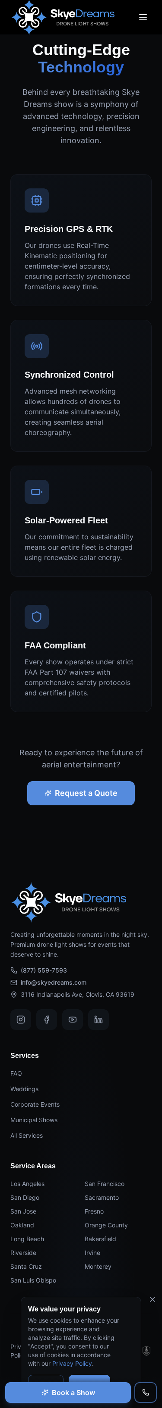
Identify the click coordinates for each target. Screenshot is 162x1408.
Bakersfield (100, 1238)
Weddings (24, 1088)
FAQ (16, 1073)
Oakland (22, 1225)
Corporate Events (35, 1104)
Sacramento (102, 1197)
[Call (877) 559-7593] (145, 1392)
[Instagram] (20, 1019)
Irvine (92, 1252)
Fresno (94, 1211)
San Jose (23, 1211)
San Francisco (104, 1183)
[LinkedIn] (98, 1019)
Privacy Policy (72, 1363)
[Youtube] (72, 1019)
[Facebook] (46, 1019)
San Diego (24, 1197)
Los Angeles (27, 1183)
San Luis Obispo (33, 1280)
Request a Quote (86, 793)
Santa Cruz (26, 1266)
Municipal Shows (33, 1119)
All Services (26, 1135)
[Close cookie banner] (152, 1299)
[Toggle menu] (143, 17)
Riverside (23, 1252)
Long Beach (27, 1238)
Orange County (106, 1225)
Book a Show (73, 1392)
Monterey (98, 1266)
